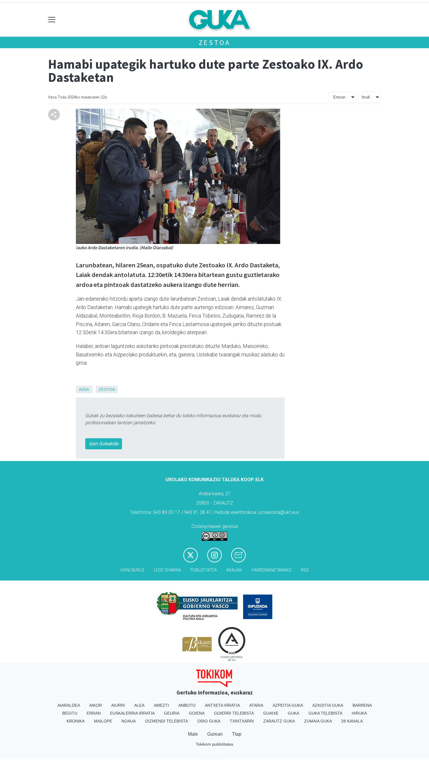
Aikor (95, 705)
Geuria (171, 713)
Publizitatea (203, 570)
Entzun (339, 97)
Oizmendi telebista (166, 721)
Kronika (76, 721)
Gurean (215, 734)
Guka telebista (325, 713)
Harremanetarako (271, 570)
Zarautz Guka (279, 721)
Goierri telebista (234, 713)
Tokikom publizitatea (214, 744)
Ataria (256, 705)
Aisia (84, 389)
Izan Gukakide (103, 443)
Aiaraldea (68, 705)
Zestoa (215, 42)
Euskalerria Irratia (132, 713)
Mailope (103, 721)
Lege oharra (167, 570)
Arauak (234, 570)
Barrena (362, 705)
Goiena (197, 713)
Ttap (236, 734)
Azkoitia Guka (327, 705)
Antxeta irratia (222, 705)
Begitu (69, 713)
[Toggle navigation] (52, 20)
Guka (293, 713)
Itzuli (366, 97)
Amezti (161, 705)
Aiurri (118, 705)
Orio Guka (208, 721)
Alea (139, 705)
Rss (305, 570)
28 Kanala (352, 721)
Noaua (128, 721)
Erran (94, 713)
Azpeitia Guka (288, 705)
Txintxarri (242, 721)
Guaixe (270, 713)
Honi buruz (132, 570)
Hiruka (359, 713)
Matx (193, 734)
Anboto (187, 705)
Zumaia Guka (318, 721)
